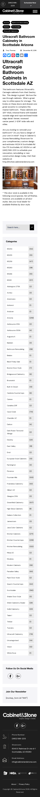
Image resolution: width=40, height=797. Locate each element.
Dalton (9, 424)
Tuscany (10, 628)
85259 (9, 261)
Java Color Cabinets (15, 527)
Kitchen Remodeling (14, 546)
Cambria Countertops (15, 393)
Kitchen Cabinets (13, 534)
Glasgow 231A (12, 496)
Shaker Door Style (14, 596)
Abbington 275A (13, 286)
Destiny (6, 27)
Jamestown (11, 521)
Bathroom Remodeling (20, 23)
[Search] (32, 227)
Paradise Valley (13, 571)
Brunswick (11, 380)
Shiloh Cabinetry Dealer (16, 603)
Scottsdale (16, 27)
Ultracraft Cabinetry (11, 31)
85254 (9, 249)
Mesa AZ (10, 553)
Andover (10, 311)
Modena (10, 559)
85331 (9, 280)
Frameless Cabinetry (15, 484)
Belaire (9, 355)
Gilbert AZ (11, 490)
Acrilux (9, 293)
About (13, 784)
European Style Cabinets (16, 459)
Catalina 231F (12, 405)
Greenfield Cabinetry (15, 502)
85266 (9, 274)
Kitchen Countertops (15, 540)
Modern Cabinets (14, 565)
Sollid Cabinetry (13, 609)
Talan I (9, 615)
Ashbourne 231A (13, 324)
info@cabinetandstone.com (24, 762)
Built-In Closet (12, 387)
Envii (8, 452)
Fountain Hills (12, 477)
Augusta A (11, 336)
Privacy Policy (24, 784)
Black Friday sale (13, 362)
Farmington (11, 465)
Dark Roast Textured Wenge (15, 432)
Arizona (6, 23)
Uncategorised (13, 640)
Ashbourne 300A (13, 330)
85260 (9, 268)
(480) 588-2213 (19, 738)
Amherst (10, 305)
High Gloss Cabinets (15, 509)
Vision (9, 647)
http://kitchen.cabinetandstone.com (18, 162)
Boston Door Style (14, 368)
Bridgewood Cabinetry (16, 374)
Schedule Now (30, 3)
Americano (11, 299)
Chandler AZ (12, 418)
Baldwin (10, 343)
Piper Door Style (13, 578)
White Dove (11, 653)
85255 (9, 255)
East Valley (11, 446)
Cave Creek (11, 412)
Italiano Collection (14, 515)
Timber (9, 622)
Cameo (10, 399)
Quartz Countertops (15, 584)
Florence (10, 471)
